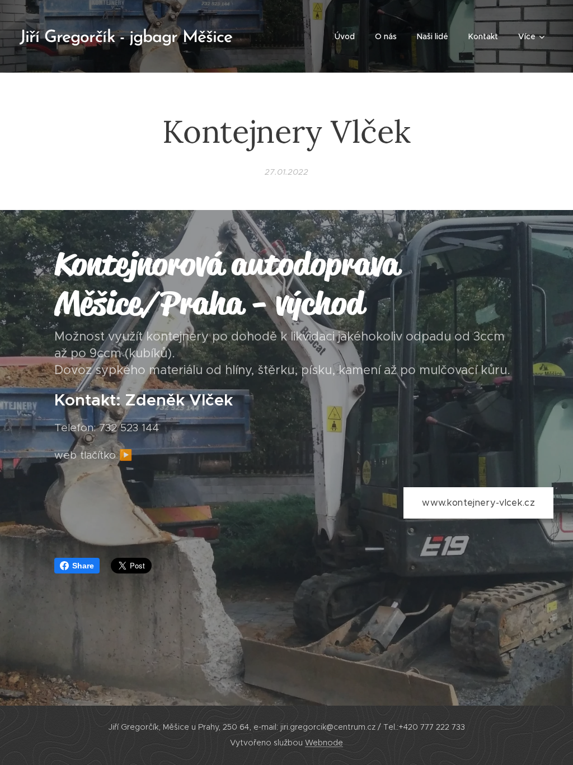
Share (83, 565)
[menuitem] (345, 36)
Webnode (324, 743)
